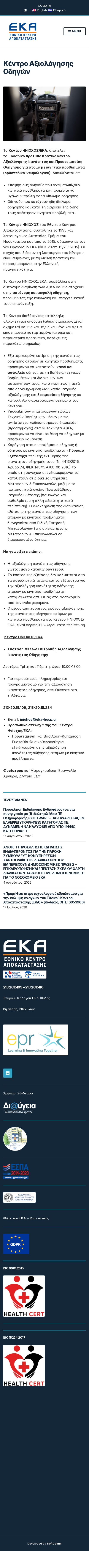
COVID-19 (44, 5)
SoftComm (54, 1543)
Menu (76, 31)
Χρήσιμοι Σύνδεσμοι (18, 1093)
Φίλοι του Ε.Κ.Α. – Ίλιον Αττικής (26, 1218)
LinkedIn (25, 10)
